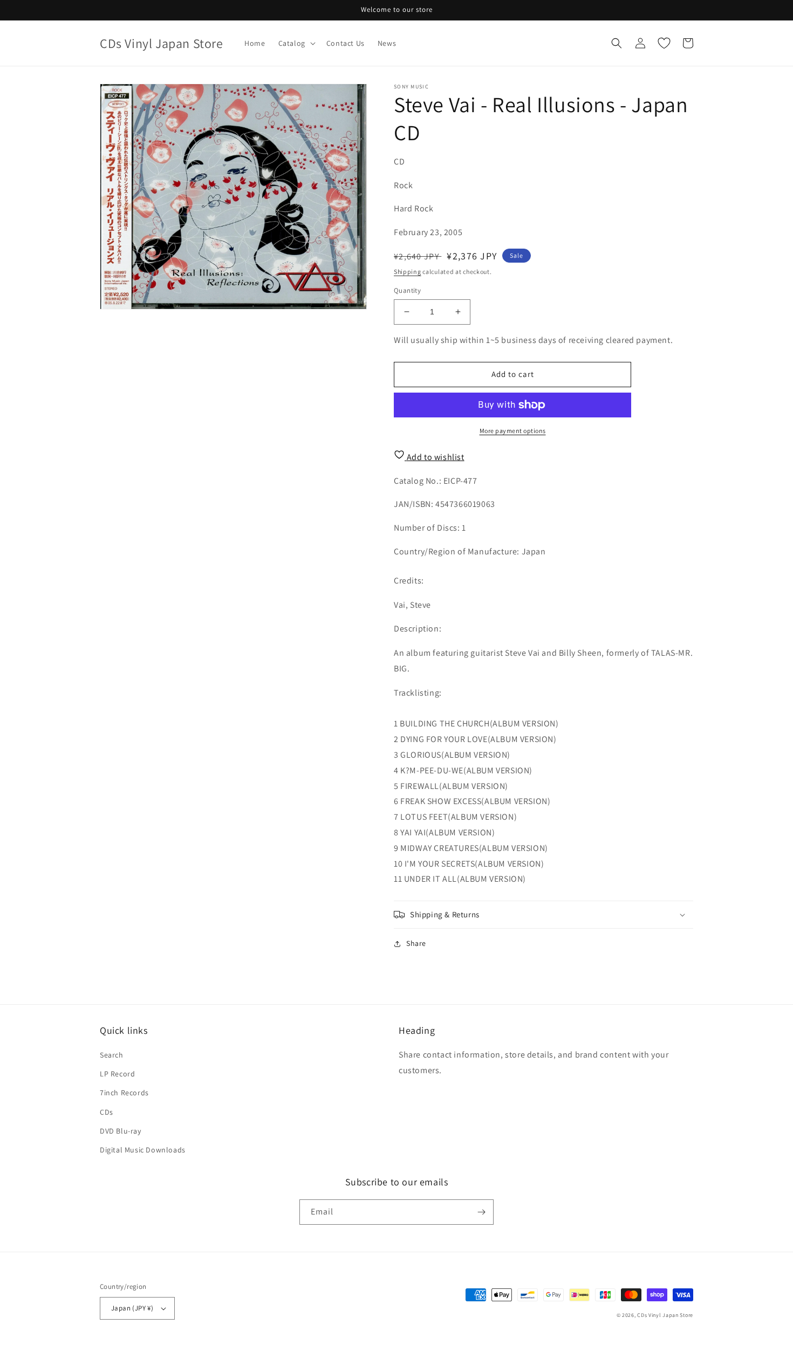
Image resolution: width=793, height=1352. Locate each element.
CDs (106, 1112)
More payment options (513, 431)
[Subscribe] (481, 1212)
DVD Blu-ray (120, 1131)
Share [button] (416, 943)
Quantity (407, 290)
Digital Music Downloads (143, 1150)
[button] (296, 43)
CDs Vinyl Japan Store (665, 1315)
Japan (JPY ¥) (132, 1308)
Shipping (407, 271)
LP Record (117, 1074)
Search (112, 1055)
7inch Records (124, 1092)
